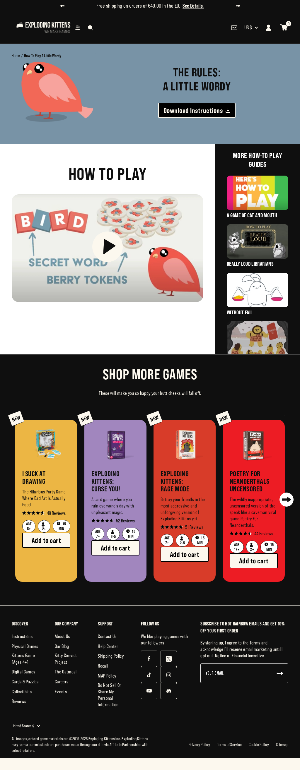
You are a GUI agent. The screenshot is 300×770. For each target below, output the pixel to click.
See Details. (193, 6)
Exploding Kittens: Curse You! (105, 481)
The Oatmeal (66, 671)
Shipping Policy (111, 655)
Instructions (22, 636)
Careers (61, 681)
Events (61, 691)
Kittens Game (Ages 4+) (23, 658)
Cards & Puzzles (25, 681)
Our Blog (62, 646)
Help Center (108, 646)
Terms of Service (229, 744)
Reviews (19, 701)
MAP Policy (107, 675)
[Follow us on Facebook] (149, 659)
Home (16, 55)
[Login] (268, 27)
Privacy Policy (199, 744)
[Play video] (107, 248)
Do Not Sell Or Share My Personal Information (109, 694)
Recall (103, 665)
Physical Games (25, 646)
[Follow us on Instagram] (169, 675)
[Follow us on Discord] (169, 691)
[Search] (90, 28)
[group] (46, 501)
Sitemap (282, 744)
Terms (255, 642)
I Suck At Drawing (33, 477)
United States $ (23, 725)
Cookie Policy (259, 744)
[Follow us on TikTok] (149, 675)
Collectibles (22, 691)
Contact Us (107, 636)
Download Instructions (193, 110)
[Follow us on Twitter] (169, 659)
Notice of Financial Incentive (239, 655)
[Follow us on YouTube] (149, 691)
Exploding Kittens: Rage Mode (175, 481)
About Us (62, 636)
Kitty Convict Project (66, 658)
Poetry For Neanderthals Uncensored (246, 481)
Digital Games (23, 671)
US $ (248, 27)
